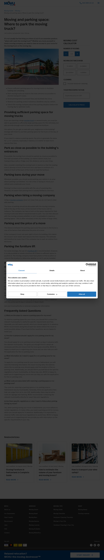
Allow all (82, 294)
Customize (51, 294)
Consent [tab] (21, 270)
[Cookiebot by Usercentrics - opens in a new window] (87, 264)
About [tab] (82, 270)
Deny (22, 294)
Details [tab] (52, 270)
